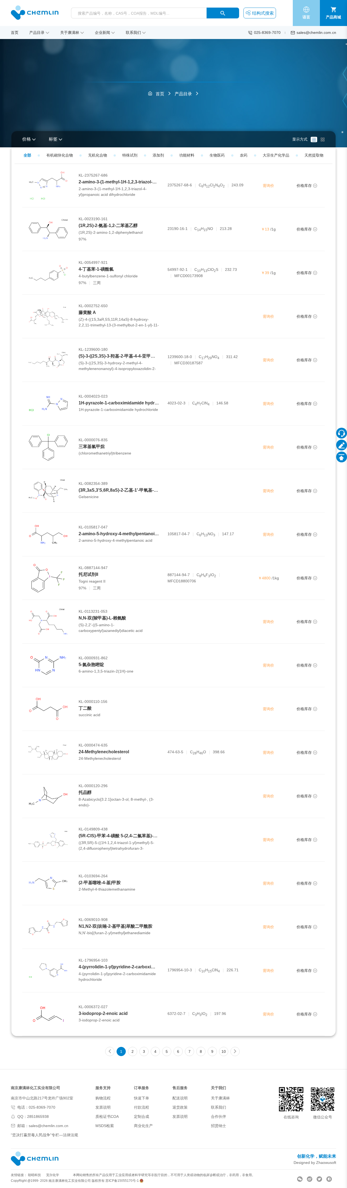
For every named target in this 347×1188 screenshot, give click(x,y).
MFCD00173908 (188, 276)
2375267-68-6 (180, 185)
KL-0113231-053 (93, 611)
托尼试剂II (88, 574)
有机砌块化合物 (59, 155)
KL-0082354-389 (93, 483)
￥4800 (264, 578)
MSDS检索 (104, 1126)
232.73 (231, 269)
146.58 (222, 403)
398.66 (219, 752)
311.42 (232, 357)
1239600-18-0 (180, 357)
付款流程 (141, 1107)
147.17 (228, 534)
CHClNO (212, 185)
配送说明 (180, 1098)
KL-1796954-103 (93, 960)
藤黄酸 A (87, 312)
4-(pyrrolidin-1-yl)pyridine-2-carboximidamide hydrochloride (140, 967)
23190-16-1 (178, 228)
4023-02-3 (176, 403)
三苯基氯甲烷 (92, 446)
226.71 (233, 970)
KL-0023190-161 (93, 219)
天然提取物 (313, 155)
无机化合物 (97, 155)
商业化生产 (143, 1126)
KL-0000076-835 (93, 440)
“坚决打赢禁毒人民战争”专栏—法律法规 (44, 1135)
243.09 (237, 185)
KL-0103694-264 (93, 876)
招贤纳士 (218, 1126)
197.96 (220, 1013)
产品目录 (183, 94)
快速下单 (141, 1098)
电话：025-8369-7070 (36, 1107)
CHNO (203, 229)
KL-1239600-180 (93, 349)
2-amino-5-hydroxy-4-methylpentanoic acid (123, 533)
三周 (97, 283)
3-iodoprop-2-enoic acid (103, 1013)
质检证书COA (107, 1116)
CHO (198, 752)
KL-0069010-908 (93, 919)
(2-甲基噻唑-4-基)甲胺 (100, 882)
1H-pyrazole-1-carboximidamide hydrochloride (126, 403)
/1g (273, 229)
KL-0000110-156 (93, 701)
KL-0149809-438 (93, 829)
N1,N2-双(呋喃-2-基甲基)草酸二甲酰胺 (115, 926)
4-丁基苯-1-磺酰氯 (96, 269)
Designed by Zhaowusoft (315, 1162)
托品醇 (85, 792)
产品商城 (333, 17)
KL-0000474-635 (93, 745)
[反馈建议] (341, 445)
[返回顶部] (341, 457)
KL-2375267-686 (93, 175)
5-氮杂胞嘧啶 (91, 664)
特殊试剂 (129, 155)
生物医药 (217, 155)
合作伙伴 (218, 1116)
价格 (26, 139)
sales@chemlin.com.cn (316, 32)
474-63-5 (175, 752)
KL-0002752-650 (93, 306)
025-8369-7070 (267, 32)
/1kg (275, 578)
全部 (27, 155)
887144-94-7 (179, 575)
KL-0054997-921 (93, 262)
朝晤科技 (34, 1175)
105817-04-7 (179, 534)
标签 (53, 139)
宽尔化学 (52, 1175)
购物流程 (103, 1098)
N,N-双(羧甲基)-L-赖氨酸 (102, 618)
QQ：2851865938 (33, 1116)
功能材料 (186, 155)
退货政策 (180, 1107)
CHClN (201, 403)
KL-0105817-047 (93, 527)
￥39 (265, 273)
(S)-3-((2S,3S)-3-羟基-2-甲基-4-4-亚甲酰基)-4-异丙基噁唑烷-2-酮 (140, 356)
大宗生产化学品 (276, 155)
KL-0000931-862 (93, 658)
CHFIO (206, 575)
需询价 (268, 185)
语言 (306, 17)
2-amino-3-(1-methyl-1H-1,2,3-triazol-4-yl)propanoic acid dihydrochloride (152, 182)
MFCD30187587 (188, 363)
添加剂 (158, 155)
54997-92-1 (178, 269)
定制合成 (141, 1116)
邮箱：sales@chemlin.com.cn (42, 1126)
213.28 (226, 228)
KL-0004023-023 (93, 396)
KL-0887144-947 (93, 568)
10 (223, 1051)
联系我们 (218, 1107)
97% (82, 239)
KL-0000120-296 (93, 786)
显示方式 (299, 139)
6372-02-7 (176, 1013)
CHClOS (206, 269)
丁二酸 (85, 708)
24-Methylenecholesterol (104, 751)
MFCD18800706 (182, 581)
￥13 (265, 229)
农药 (244, 155)
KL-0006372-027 (93, 1007)
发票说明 (103, 1107)
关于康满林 (220, 1098)
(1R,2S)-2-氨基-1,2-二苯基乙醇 (108, 225)
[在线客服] (341, 433)
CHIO (199, 1014)
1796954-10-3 (180, 970)
